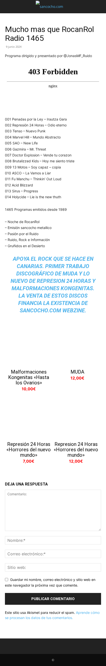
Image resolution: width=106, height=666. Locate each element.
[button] (8, 6)
